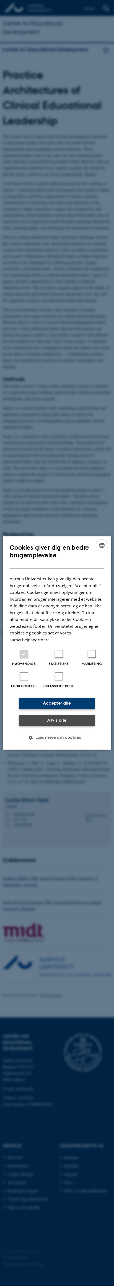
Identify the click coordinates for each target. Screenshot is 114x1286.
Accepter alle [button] (57, 703)
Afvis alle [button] (56, 720)
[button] (57, 737)
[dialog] (57, 643)
